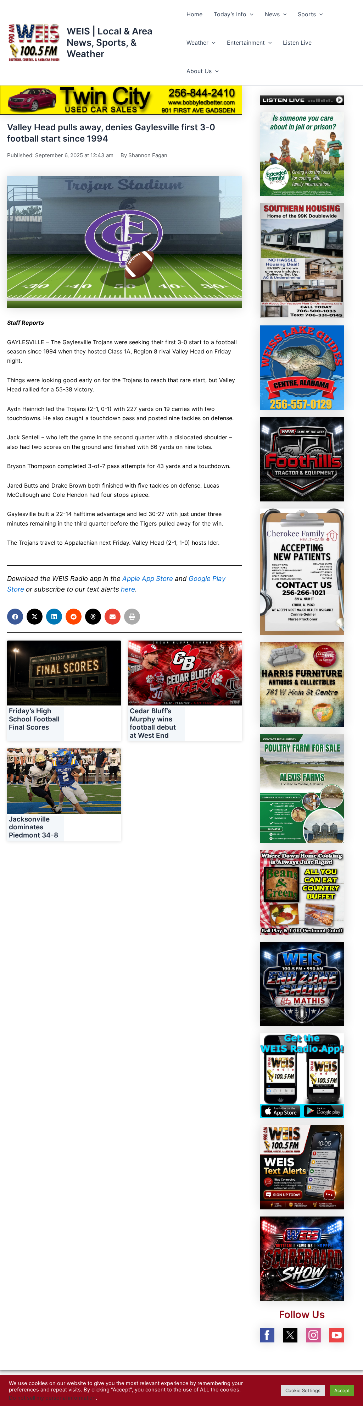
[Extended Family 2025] (302, 153)
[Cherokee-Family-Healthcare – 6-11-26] (302, 571)
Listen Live (297, 42)
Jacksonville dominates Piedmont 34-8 (33, 827)
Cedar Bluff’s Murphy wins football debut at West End (153, 723)
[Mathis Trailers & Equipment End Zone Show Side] (302, 983)
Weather (197, 42)
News (272, 14)
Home (194, 14)
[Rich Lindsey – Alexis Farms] (302, 787)
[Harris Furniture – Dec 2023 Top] (302, 683)
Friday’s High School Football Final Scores (34, 719)
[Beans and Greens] (302, 892)
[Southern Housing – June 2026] (302, 260)
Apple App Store (147, 579)
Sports (307, 14)
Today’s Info (230, 14)
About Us (199, 71)
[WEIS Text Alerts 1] (302, 1166)
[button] (249, 14)
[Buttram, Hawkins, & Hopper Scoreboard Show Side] (302, 1258)
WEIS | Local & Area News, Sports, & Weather (109, 42)
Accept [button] (342, 1390)
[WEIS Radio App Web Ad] (302, 1074)
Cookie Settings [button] (302, 1390)
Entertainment (246, 42)
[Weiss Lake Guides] (302, 367)
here (128, 589)
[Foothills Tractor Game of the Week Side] (302, 458)
